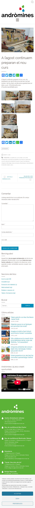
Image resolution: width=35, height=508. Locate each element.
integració (3, 163)
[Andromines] (17, 11)
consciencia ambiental (13, 159)
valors (11, 165)
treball (8, 165)
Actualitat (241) (5, 282)
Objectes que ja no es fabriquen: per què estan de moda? (21, 325)
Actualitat (5, 148)
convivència (22, 159)
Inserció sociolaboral (24, 161)
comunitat (25, 157)
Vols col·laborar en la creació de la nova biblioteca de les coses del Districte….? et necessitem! (22, 340)
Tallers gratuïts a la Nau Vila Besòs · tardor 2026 (22, 318)
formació (17, 161)
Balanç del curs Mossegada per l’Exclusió (26, 178)
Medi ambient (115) (6, 287)
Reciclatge (9, 163)
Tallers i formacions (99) (8, 293)
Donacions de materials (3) (9, 284)
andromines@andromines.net (16, 423)
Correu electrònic (6, 232)
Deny (17, 498)
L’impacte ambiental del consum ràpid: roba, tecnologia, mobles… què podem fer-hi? (21, 349)
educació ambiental (10, 161)
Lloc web (4, 240)
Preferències (17, 503)
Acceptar (17, 493)
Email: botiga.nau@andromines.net (14, 468)
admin (4, 71)
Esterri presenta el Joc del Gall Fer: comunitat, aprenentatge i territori (22, 356)
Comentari (4, 203)
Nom (3, 224)
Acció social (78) (6, 279)
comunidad (19, 157)
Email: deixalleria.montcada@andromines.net (17, 458)
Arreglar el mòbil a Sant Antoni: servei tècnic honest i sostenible (21, 332)
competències (13, 157)
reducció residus (16, 163)
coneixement (4, 159)
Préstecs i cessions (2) (7, 290)
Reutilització (23, 163)
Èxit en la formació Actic (7, 177)
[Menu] (17, 20)
